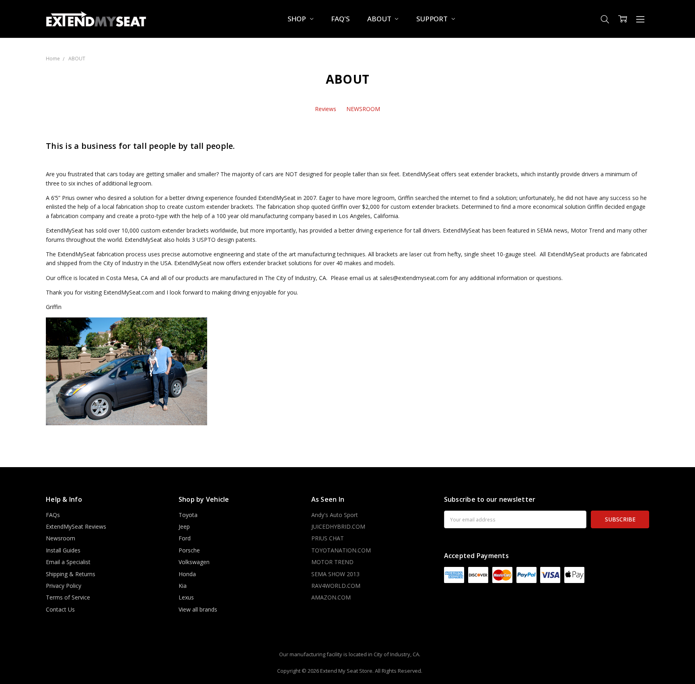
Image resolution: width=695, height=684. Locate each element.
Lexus (186, 597)
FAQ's (340, 18)
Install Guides (63, 550)
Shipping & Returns (70, 574)
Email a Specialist (68, 562)
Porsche (189, 550)
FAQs (53, 515)
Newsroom (60, 538)
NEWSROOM (363, 109)
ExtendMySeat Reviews (76, 526)
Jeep (184, 526)
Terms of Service (68, 597)
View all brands (198, 609)
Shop (297, 18)
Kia (183, 585)
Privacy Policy (63, 585)
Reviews (325, 109)
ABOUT (380, 18)
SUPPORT (432, 18)
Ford (185, 538)
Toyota (188, 515)
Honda (187, 574)
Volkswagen (194, 562)
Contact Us (60, 609)
